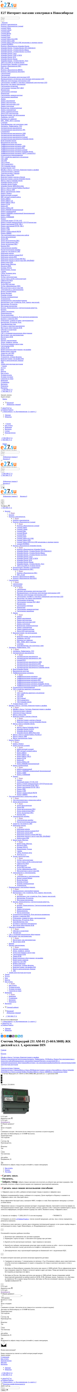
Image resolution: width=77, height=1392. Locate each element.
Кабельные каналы (23, 829)
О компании (5, 1357)
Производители (6, 1361)
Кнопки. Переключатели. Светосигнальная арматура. (35, 905)
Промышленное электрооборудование (26, 891)
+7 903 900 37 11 (7, 389)
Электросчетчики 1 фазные (10, 1070)
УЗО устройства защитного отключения (30, 693)
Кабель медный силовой (25, 749)
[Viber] (13, 1036)
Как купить (13, 985)
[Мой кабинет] (2, 479)
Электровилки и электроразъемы (28, 876)
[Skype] (19, 1036)
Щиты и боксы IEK (26, 1070)
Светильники (21, 589)
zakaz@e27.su (7, 408)
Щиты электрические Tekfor (57, 1072)
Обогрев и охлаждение (21, 931)
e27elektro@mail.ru (7, 410)
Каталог (11, 515)
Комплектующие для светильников (29, 636)
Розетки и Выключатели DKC (27, 573)
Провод (19, 780)
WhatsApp (8, 417)
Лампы (19, 616)
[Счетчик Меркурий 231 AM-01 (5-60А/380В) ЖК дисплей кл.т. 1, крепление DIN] (15, 1114)
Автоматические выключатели (27, 656)
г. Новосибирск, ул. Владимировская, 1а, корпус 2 (19, 411)
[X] (10, 1036)
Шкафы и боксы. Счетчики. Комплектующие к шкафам (32, 709)
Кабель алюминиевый (24, 769)
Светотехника (17, 584)
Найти (3, 1390)
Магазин (4, 1362)
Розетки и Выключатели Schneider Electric (31, 549)
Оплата (7, 1170)
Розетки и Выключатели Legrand (28, 526)
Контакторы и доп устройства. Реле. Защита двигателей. (36, 896)
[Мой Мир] (7, 1036)
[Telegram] (21, 1036)
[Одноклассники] (5, 1036)
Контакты (4, 1364)
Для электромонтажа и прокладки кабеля (27, 800)
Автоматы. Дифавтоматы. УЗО (23, 651)
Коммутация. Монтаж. (24, 843)
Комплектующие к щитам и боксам (29, 720)
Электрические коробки (25, 820)
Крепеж (52, 1063)
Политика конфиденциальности (14, 1384)
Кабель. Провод (18, 744)
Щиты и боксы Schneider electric (28, 727)
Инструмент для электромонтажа (24, 940)
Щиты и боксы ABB (41, 1072)
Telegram (8, 415)
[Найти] (2, 20)
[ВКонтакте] (2, 1036)
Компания (12, 996)
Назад (13, 513)
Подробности (5, 1122)
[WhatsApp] (16, 1036)
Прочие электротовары (21, 949)
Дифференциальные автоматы (27, 676)
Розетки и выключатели (21, 520)
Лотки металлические (24, 805)
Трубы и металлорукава (25, 860)
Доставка (8, 1172)
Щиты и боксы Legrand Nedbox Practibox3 (19, 1072)
